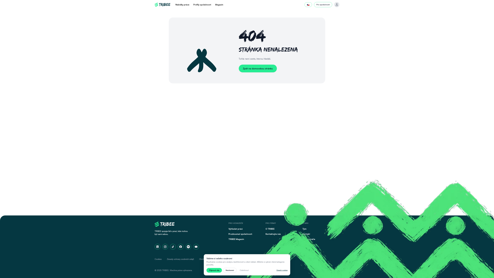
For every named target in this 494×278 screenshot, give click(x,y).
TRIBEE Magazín (236, 239)
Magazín (219, 4)
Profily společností (202, 4)
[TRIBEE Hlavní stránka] (162, 5)
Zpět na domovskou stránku (258, 68)
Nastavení (230, 270)
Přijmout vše (214, 270)
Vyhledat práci (235, 229)
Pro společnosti (323, 4)
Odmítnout (244, 270)
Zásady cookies (282, 270)
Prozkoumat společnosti (240, 234)
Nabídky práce (182, 4)
